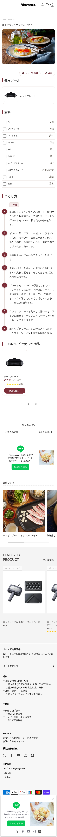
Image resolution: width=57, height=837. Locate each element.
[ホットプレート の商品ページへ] (28, 95)
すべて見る (48, 560)
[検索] (47, 5)
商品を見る (14, 390)
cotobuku (7, 777)
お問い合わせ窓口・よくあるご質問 (20, 738)
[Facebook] (22, 831)
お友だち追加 (20, 466)
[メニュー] (4, 5)
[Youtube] (28, 831)
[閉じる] (52, 799)
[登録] (52, 666)
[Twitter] (17, 831)
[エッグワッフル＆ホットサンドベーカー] (24, 592)
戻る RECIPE (28, 424)
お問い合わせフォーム (14, 741)
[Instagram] (34, 831)
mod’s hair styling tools (14, 768)
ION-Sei (7, 772)
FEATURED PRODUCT (11, 557)
